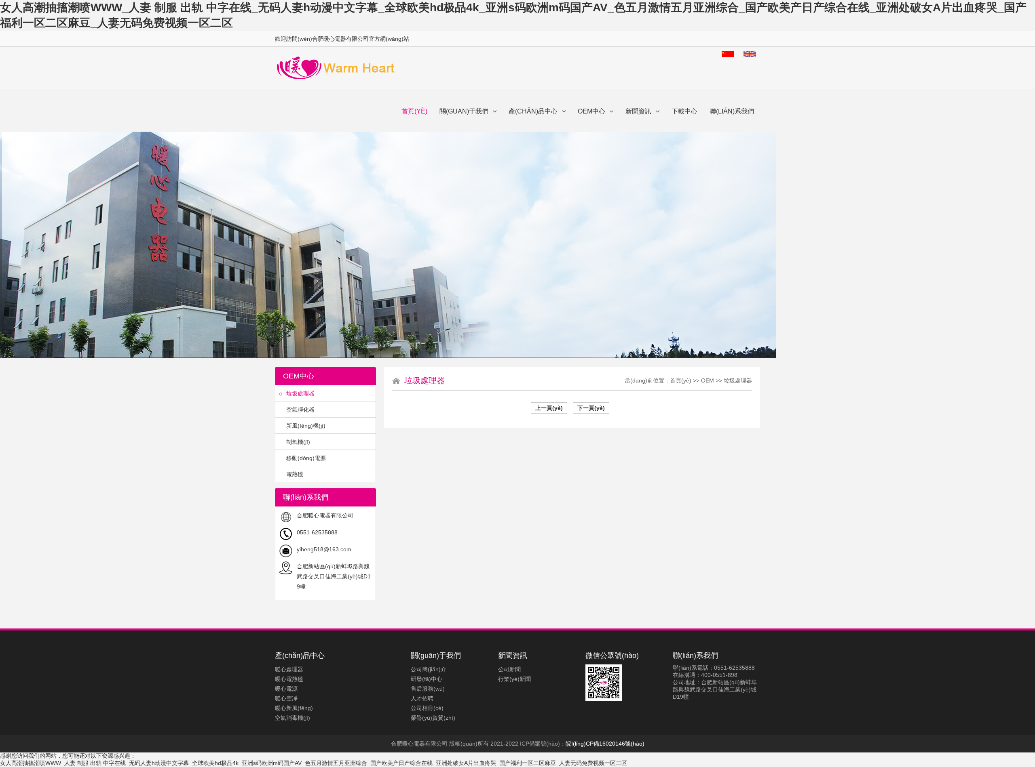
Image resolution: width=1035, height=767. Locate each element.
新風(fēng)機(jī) (305, 425)
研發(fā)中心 (426, 679)
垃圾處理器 (300, 393)
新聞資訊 (638, 111)
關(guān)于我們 (463, 111)
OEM (707, 380)
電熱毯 (294, 474)
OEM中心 (591, 111)
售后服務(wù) (428, 688)
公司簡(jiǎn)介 (428, 669)
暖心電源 (286, 688)
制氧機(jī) (298, 442)
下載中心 (684, 111)
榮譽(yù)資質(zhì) (433, 717)
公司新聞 (509, 669)
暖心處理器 (289, 669)
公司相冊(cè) (427, 708)
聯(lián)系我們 (732, 111)
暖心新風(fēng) (294, 708)
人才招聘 (422, 698)
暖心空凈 (286, 698)
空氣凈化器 (300, 409)
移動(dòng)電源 (306, 458)
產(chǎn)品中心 (533, 111)
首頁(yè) (414, 111)
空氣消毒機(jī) (292, 717)
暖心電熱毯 (289, 679)
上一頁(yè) (549, 408)
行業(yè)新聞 (514, 679)
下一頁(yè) (591, 408)
